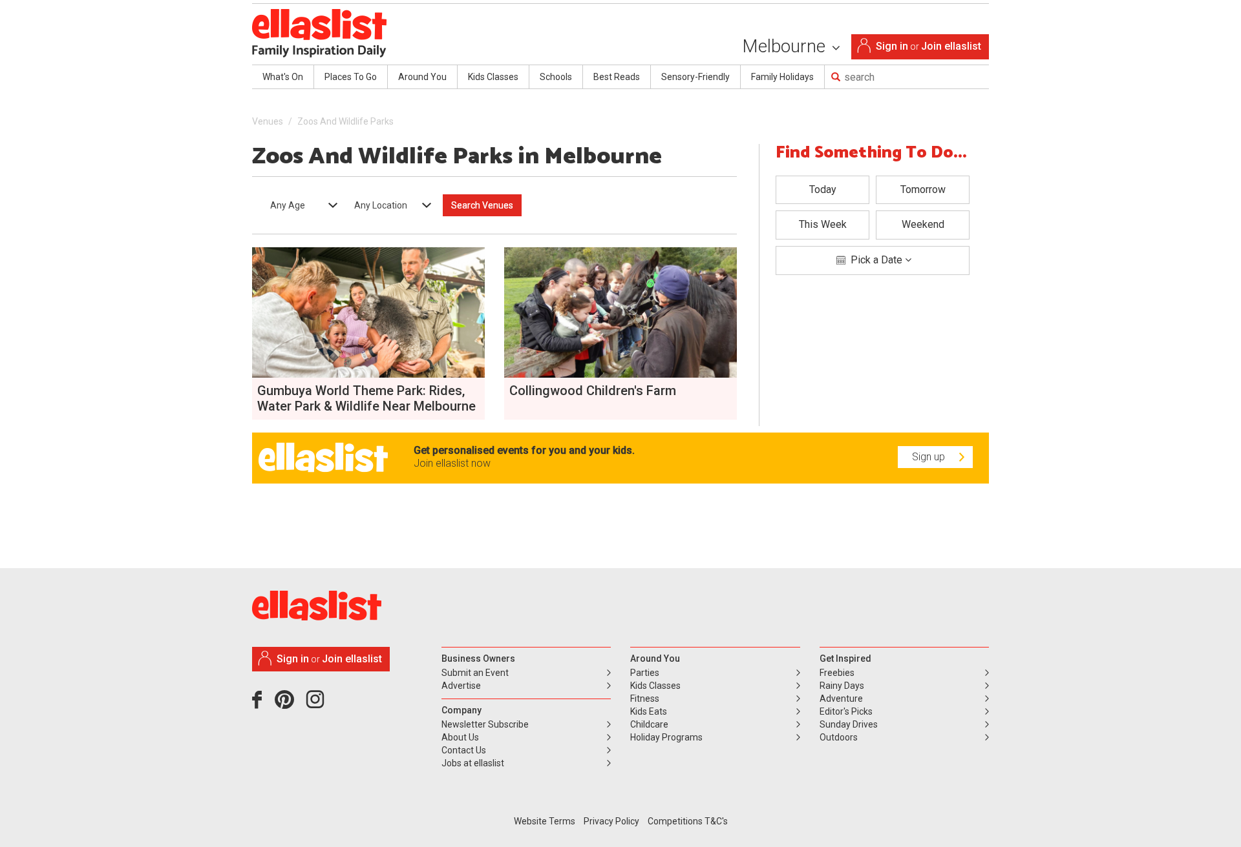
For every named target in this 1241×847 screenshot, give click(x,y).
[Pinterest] (289, 704)
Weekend (923, 224)
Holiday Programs (666, 737)
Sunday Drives (849, 724)
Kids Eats (648, 711)
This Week (823, 224)
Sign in (892, 46)
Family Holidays (782, 77)
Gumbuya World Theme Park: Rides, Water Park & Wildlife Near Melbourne (366, 398)
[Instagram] (317, 704)
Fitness (644, 698)
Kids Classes (493, 77)
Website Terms (544, 821)
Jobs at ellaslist (472, 763)
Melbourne (786, 46)
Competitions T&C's (688, 821)
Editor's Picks (846, 711)
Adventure (841, 698)
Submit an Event (475, 673)
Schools (556, 77)
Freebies (837, 673)
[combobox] (299, 205)
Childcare (649, 724)
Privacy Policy (611, 821)
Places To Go (350, 77)
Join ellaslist (951, 46)
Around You (422, 77)
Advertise (461, 685)
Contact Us (463, 750)
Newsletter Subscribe (485, 724)
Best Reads (616, 77)
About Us (460, 737)
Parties (644, 673)
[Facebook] (260, 704)
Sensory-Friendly (695, 77)
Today (822, 189)
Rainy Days (842, 685)
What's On (282, 77)
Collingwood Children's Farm (592, 390)
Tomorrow (923, 189)
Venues (267, 121)
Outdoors (839, 737)
